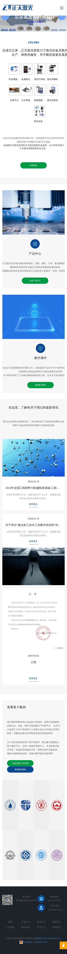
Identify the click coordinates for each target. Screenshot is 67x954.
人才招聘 (10, 927)
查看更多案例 (20, 769)
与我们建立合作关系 (20, 763)
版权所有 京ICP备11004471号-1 (49, 938)
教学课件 (40, 358)
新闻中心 (41, 922)
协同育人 (57, 922)
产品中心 (35, 253)
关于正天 (41, 927)
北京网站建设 (34, 946)
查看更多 (33, 165)
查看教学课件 (40, 385)
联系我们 (57, 927)
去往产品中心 (35, 281)
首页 (10, 922)
